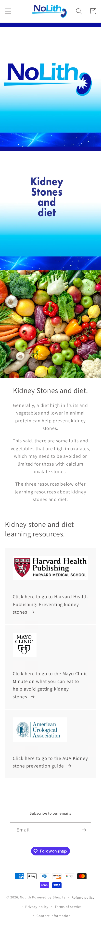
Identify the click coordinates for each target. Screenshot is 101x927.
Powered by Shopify (48, 897)
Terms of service (68, 906)
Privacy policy (37, 906)
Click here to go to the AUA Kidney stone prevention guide (50, 762)
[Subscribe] (84, 829)
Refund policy (83, 897)
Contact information (53, 915)
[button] (8, 11)
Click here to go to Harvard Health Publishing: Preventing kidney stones (50, 604)
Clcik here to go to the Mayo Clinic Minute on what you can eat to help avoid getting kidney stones (50, 685)
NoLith (25, 897)
